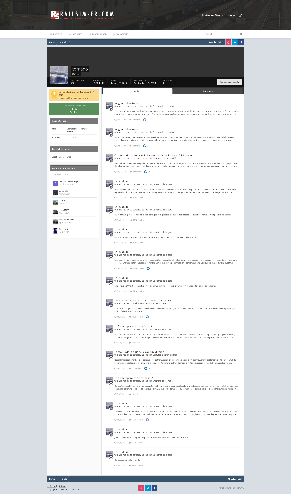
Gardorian (63, 200)
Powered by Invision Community (230, 488)
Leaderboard (99, 34)
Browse (57, 34)
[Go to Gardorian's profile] (55, 202)
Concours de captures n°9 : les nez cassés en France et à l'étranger (153, 155)
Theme (63, 489)
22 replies (136, 171)
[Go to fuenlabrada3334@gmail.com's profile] (55, 183)
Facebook (241, 42)
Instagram (228, 42)
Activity (77, 34)
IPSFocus (62, 486)
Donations (121, 34)
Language (51, 489)
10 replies (135, 342)
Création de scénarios (163, 106)
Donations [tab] (208, 91)
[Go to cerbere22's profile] (55, 192)
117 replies (136, 368)
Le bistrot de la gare (162, 184)
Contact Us (74, 489)
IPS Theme (51, 486)
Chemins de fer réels (162, 329)
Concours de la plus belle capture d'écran (139, 352)
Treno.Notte (64, 229)
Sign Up (232, 15)
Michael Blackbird (66, 219)
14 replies (135, 119)
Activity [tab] (138, 91)
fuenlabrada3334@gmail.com (72, 181)
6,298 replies (138, 197)
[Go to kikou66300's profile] (55, 211)
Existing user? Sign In (213, 15)
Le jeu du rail (122, 181)
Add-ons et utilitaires (157, 303)
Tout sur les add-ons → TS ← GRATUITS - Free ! (142, 300)
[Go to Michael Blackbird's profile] (55, 221)
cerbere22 (63, 191)
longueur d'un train (126, 103)
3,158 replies (137, 317)
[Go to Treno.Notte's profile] (55, 231)
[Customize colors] (240, 15)
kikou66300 (64, 210)
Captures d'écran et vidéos (165, 158)
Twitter (235, 42)
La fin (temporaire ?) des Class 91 (134, 326)
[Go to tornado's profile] (109, 105)
